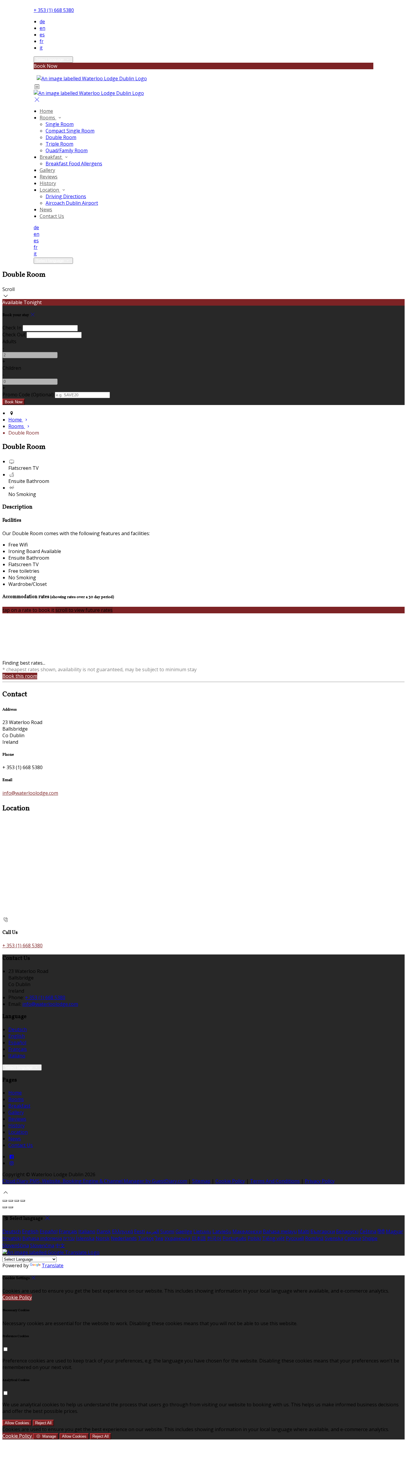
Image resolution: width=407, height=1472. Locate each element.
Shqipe (370, 1238)
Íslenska (85, 1238)
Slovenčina (42, 1245)
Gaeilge (183, 1231)
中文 (60, 1245)
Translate (52, 1265)
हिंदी (381, 1231)
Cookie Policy (230, 1181)
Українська (177, 1238)
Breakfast (51, 157)
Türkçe (146, 1238)
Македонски (247, 1231)
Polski (254, 1238)
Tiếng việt (273, 1238)
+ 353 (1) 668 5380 (54, 10)
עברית (69, 1238)
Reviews (49, 176)
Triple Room (59, 144)
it (41, 47)
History (48, 183)
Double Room (61, 137)
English (16, 1036)
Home (46, 111)
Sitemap (201, 1181)
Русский (295, 1238)
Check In (11, 327)
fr (42, 41)
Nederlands (124, 1238)
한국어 (214, 1238)
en (42, 28)
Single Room (60, 124)
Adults (9, 341)
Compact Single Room (70, 130)
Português (234, 1238)
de (42, 21)
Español (17, 1042)
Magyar (394, 1231)
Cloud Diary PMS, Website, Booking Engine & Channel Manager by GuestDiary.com (94, 1181)
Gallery (47, 170)
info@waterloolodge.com (30, 793)
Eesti (139, 1231)
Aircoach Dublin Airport (72, 203)
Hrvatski (11, 1238)
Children (11, 368)
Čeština (368, 1231)
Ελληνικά (122, 1231)
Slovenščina (15, 1245)
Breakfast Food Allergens (74, 163)
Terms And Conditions (275, 1181)
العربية (152, 1231)
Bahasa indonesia (42, 1238)
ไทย (159, 1238)
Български (322, 1231)
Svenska (334, 1238)
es (42, 34)
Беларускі (347, 1231)
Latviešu (221, 1231)
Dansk (104, 1231)
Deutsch (17, 1029)
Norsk (103, 1238)
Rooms (48, 117)
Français (17, 1049)
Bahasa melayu (280, 1231)
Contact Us (52, 216)
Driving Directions (66, 196)
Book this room (19, 676)
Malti (303, 1231)
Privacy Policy (320, 1181)
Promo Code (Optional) (28, 394)
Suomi (167, 1231)
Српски (352, 1238)
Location (50, 190)
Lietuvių (202, 1231)
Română (314, 1238)
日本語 (199, 1238)
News (46, 209)
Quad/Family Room (67, 150)
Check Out (13, 334)
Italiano (16, 1055)
